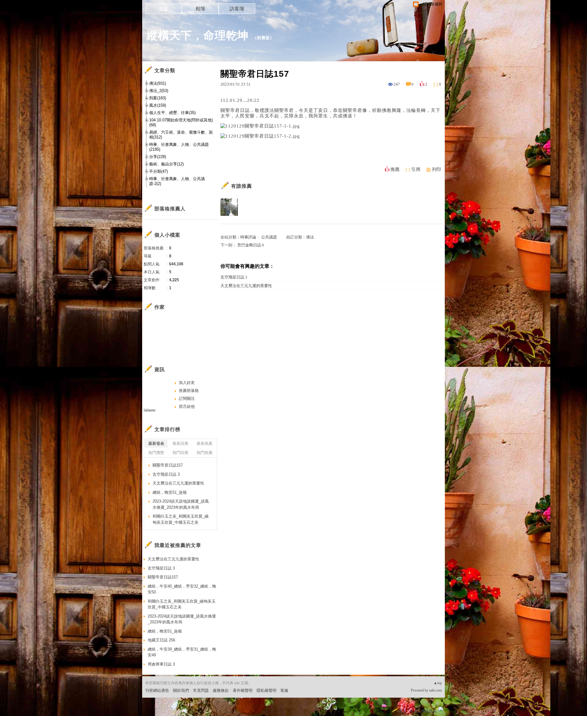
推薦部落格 (189, 390)
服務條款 (221, 690)
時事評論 (248, 237)
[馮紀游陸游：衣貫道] (229, 207)
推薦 (395, 169)
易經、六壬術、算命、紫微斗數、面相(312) (181, 134)
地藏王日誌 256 (161, 640)
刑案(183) (157, 98)
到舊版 (263, 37)
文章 (163, 8)
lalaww (149, 410)
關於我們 (181, 690)
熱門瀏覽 (156, 452)
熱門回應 (180, 452)
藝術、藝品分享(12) (166, 164)
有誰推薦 (241, 186)
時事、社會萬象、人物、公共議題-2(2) (177, 181)
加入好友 (187, 382)
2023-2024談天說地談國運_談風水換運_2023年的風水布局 (181, 504)
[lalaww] (248, 207)
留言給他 (187, 406)
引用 (415, 169)
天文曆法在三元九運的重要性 (246, 285)
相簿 (200, 8)
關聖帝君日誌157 (168, 465)
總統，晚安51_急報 (170, 492)
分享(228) (157, 156)
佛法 (310, 237)
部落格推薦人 (170, 208)
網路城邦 (429, 711)
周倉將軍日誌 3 (161, 664)
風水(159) (157, 105)
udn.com (435, 690)
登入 (402, 711)
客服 (284, 690)
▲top (438, 683)
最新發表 (156, 443)
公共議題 (269, 237)
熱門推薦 (204, 452)
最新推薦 (204, 443)
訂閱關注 (187, 398)
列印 (436, 169)
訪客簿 (237, 8)
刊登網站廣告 (157, 690)
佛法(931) (157, 83)
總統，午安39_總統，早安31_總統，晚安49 (182, 652)
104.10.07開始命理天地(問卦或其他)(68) (181, 122)
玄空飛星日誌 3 (233, 277)
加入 (413, 711)
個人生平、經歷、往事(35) (172, 112)
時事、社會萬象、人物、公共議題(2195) (179, 147)
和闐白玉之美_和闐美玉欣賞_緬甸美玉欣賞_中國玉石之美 (181, 519)
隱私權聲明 (266, 690)
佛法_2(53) (158, 90)
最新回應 (180, 443)
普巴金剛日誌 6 (250, 245)
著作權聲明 (243, 690)
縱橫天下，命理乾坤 (198, 35)
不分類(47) (158, 171)
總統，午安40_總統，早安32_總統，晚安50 (182, 589)
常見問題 (201, 690)
